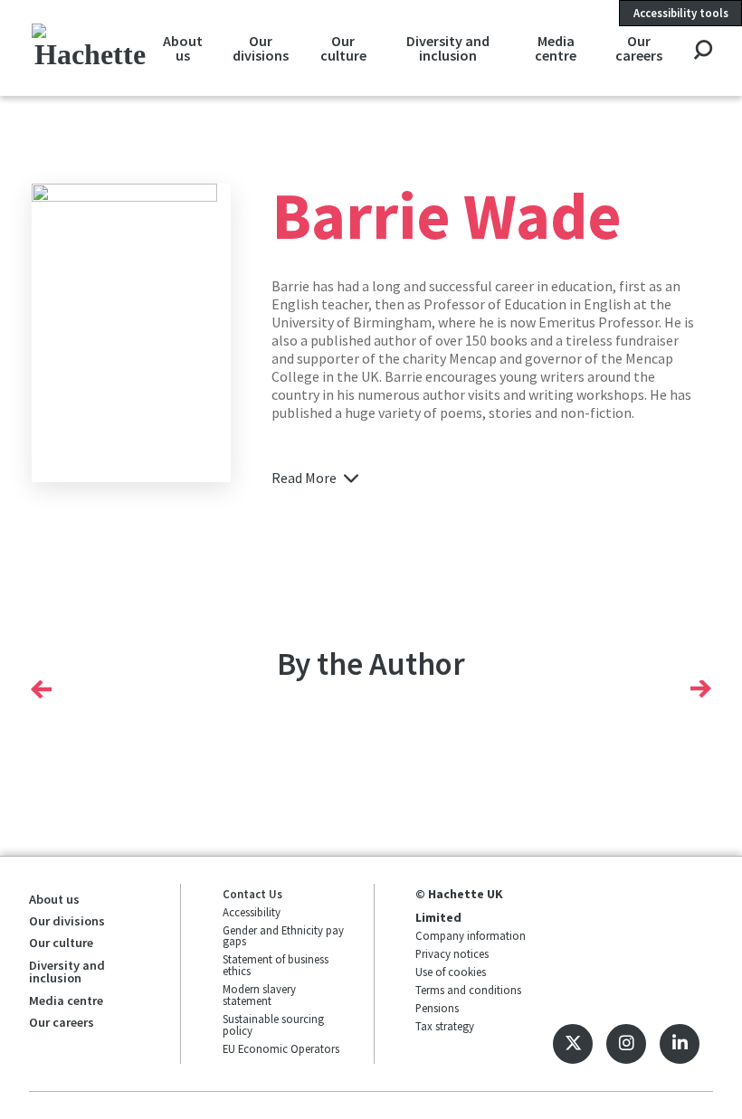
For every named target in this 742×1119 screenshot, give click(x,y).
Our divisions (261, 48)
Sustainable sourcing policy (273, 1024)
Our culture (343, 48)
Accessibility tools (680, 12)
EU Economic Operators (281, 1048)
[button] (41, 689)
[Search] (702, 51)
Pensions (437, 1007)
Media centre (555, 48)
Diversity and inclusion (448, 48)
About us (183, 48)
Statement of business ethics (275, 965)
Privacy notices (452, 953)
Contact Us (252, 894)
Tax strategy (444, 1026)
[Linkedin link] (679, 1044)
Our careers (638, 48)
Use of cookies (450, 971)
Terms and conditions (468, 989)
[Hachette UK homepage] (90, 47)
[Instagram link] (626, 1044)
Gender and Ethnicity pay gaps (283, 936)
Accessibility (252, 912)
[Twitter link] (573, 1044)
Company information (470, 935)
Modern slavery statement (259, 994)
